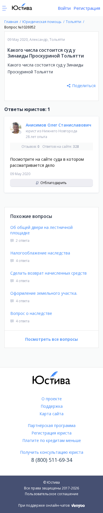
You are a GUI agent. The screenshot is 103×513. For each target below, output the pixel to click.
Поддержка (52, 406)
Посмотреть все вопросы (51, 339)
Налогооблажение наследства (40, 253)
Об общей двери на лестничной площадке (41, 230)
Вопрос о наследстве (31, 313)
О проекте (51, 398)
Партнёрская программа (52, 425)
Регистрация (87, 8)
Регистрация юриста (51, 433)
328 (76, 146)
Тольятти (57, 39)
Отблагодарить (53, 182)
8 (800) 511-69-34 (51, 459)
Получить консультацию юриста (51, 452)
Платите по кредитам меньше (51, 440)
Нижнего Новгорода (59, 131)
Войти (64, 8)
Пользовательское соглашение (51, 493)
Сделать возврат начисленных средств (48, 273)
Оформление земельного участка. (43, 293)
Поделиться (84, 85)
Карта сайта (51, 413)
